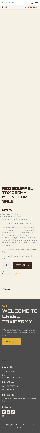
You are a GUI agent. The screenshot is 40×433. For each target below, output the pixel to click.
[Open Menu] (4, 356)
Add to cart (20, 265)
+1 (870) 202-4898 (32, 7)
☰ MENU (4, 7)
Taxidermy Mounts (15, 274)
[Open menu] (36, 2)
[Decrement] (4, 265)
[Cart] (31, 2)
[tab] (7, 289)
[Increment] (9, 265)
